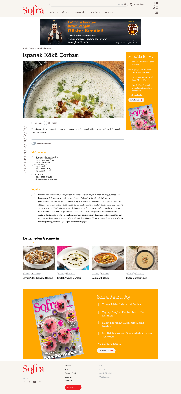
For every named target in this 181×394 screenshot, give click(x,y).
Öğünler (25, 48)
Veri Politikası (104, 377)
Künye (102, 370)
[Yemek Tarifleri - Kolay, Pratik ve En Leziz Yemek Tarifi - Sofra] (33, 10)
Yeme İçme (69, 377)
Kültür (67, 370)
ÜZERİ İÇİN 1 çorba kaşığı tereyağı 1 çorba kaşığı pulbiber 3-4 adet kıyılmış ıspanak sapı (45, 177)
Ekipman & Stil (70, 373)
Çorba (32, 48)
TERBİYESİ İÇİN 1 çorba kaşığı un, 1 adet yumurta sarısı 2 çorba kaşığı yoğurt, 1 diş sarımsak (42, 168)
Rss (100, 366)
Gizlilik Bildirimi (105, 373)
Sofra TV (68, 381)
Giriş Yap (136, 4)
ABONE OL (134, 100)
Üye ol (142, 4)
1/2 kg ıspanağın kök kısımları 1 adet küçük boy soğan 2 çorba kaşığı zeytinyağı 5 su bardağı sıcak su (46, 159)
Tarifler (68, 366)
